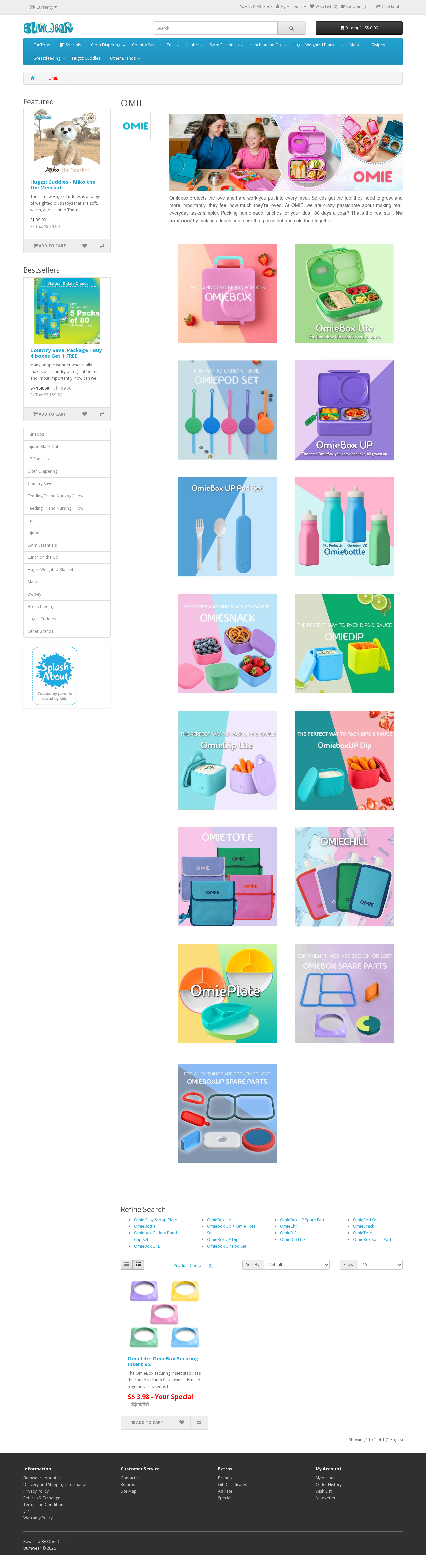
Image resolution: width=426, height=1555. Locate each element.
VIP (26, 1511)
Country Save (144, 45)
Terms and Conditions (44, 1504)
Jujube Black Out (43, 446)
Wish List (324, 1491)
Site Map (129, 1491)
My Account (326, 1478)
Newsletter (326, 1498)
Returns (128, 1484)
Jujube (192, 45)
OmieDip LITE (292, 1239)
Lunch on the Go (265, 45)
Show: (348, 1264)
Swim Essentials (224, 45)
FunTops (42, 45)
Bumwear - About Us (42, 1478)
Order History (329, 1484)
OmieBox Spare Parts (373, 1239)
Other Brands (123, 58)
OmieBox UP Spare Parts (303, 1219)
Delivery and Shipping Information (55, 1484)
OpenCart (56, 1541)
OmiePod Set (365, 1219)
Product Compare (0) (193, 1265)
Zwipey (378, 45)
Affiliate (225, 1491)
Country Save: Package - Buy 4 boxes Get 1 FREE (66, 353)
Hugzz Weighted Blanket (315, 45)
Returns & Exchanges (42, 1498)
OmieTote (362, 1233)
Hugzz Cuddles (86, 58)
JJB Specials (70, 45)
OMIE (53, 78)
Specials (225, 1498)
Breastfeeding (47, 58)
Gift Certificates (232, 1484)
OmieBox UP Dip (223, 1239)
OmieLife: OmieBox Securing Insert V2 (163, 1361)
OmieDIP (288, 1233)
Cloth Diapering (105, 45)
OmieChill (289, 1226)
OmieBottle (145, 1226)
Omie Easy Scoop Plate (155, 1219)
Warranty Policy (38, 1518)
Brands (225, 1478)
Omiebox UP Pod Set (226, 1246)
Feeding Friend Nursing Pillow (55, 496)
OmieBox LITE (147, 1246)
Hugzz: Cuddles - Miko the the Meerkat (62, 184)
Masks (355, 45)
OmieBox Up (219, 1219)
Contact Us (131, 1478)
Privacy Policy (36, 1491)
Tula (171, 45)
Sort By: (253, 1264)
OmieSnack (363, 1226)
